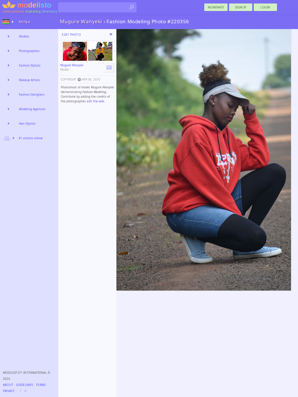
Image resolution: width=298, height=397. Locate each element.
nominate (216, 7)
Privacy (9, 391)
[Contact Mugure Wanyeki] (109, 67)
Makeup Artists (29, 80)
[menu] (111, 34)
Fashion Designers (32, 94)
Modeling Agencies (32, 109)
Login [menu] (265, 7)
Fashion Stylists (29, 65)
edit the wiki (95, 101)
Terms (40, 385)
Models (24, 36)
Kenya (24, 21)
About (8, 385)
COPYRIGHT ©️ (71, 79)
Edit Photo (71, 35)
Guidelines (24, 385)
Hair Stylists (27, 123)
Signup (240, 7)
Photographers (29, 51)
